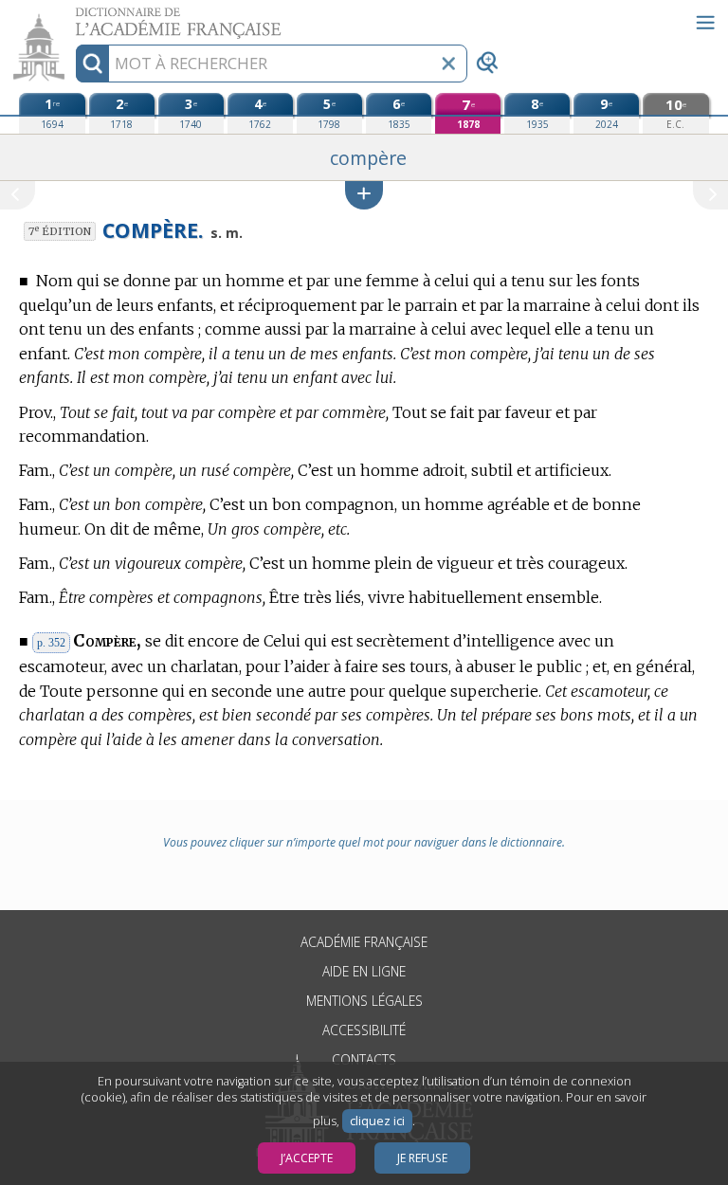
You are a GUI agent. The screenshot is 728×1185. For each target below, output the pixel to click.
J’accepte (307, 1158)
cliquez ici (377, 1121)
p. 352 (51, 642)
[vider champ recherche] (448, 63)
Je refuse (422, 1158)
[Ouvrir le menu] (705, 23)
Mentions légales (364, 1001)
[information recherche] (92, 63)
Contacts (364, 1059)
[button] (364, 195)
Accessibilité (364, 1030)
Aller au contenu (73, 16)
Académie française (364, 942)
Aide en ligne (364, 971)
